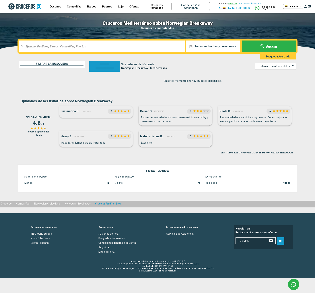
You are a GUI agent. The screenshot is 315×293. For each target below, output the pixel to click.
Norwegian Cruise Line (47, 203)
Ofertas (134, 6)
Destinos (55, 6)
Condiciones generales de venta (117, 242)
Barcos (91, 6)
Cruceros (6, 203)
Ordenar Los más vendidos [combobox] (274, 66)
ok (281, 241)
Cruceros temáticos (157, 6)
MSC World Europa (41, 233)
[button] (271, 8)
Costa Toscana (40, 242)
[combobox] (103, 46)
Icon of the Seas (40, 238)
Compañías (23, 203)
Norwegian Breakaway (78, 203)
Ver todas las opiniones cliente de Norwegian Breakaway (257, 152)
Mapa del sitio (106, 251)
